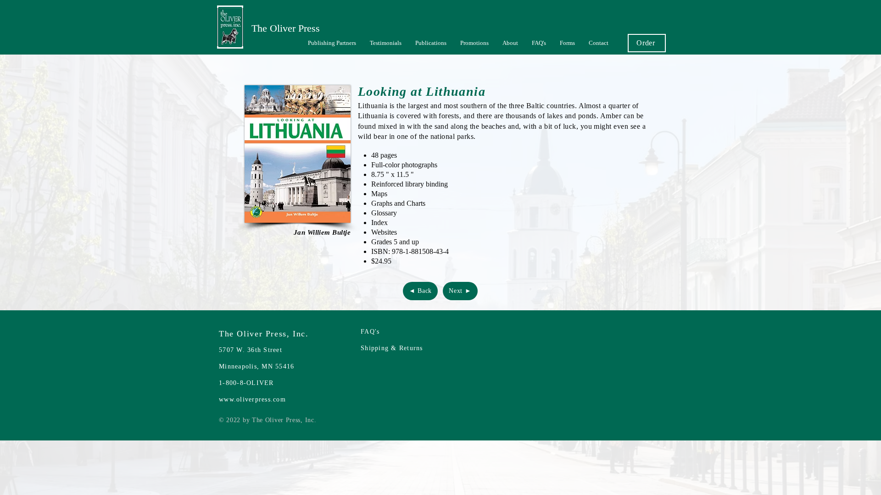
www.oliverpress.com (252, 399)
